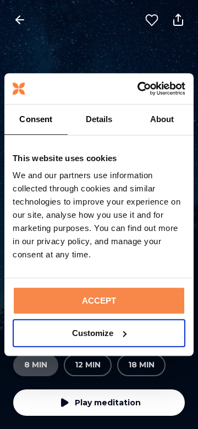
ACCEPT (99, 300)
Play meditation (108, 403)
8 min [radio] (35, 365)
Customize (92, 333)
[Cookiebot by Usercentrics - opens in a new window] (139, 88)
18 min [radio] (141, 365)
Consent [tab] (35, 119)
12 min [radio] (88, 365)
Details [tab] (99, 119)
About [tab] (162, 119)
